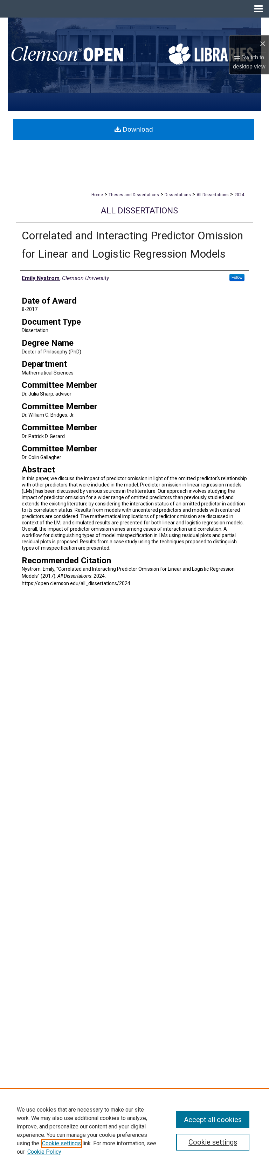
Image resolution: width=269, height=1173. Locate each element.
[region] (134, 1130)
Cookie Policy (44, 1151)
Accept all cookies (213, 1119)
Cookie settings (61, 1143)
